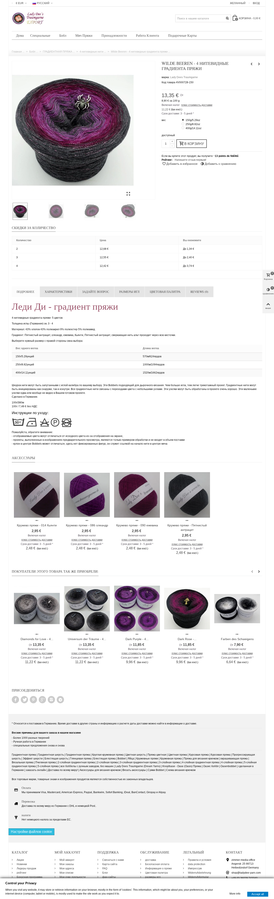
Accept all (258, 894)
